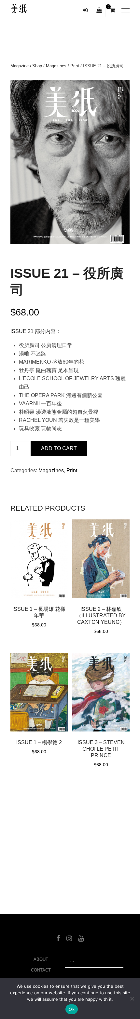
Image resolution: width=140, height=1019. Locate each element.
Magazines (56, 65)
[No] (132, 998)
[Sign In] (85, 10)
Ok (72, 1009)
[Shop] (99, 10)
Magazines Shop (26, 65)
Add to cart (59, 448)
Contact (41, 970)
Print (74, 65)
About (41, 959)
